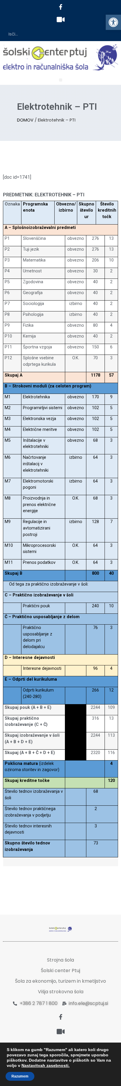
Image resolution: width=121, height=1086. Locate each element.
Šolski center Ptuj (60, 970)
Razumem (19, 1076)
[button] (113, 22)
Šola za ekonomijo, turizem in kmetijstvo (60, 981)
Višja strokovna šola (60, 991)
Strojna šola (60, 960)
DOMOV (25, 120)
